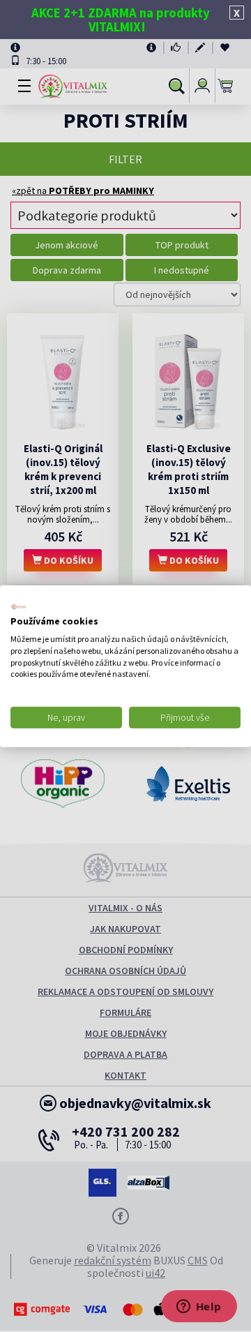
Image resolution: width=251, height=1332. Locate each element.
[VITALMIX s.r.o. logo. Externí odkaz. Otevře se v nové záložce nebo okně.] (18, 606)
